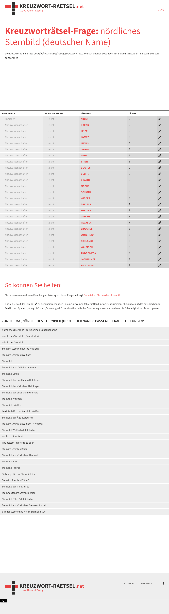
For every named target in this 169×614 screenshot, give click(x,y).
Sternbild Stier (9, 461)
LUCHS (85, 143)
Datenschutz (130, 583)
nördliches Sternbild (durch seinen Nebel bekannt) (29, 330)
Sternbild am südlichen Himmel (19, 367)
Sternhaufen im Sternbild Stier (18, 493)
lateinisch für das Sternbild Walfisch (21, 411)
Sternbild (7, 361)
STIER (84, 161)
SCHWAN (86, 192)
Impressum (146, 583)
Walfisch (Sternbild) (12, 436)
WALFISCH (87, 247)
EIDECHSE (87, 228)
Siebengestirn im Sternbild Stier (19, 474)
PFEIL (84, 155)
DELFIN (85, 174)
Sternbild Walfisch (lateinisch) (18, 430)
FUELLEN (86, 210)
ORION (85, 149)
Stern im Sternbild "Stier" (15, 480)
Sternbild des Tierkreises (15, 486)
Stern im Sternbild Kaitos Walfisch (20, 348)
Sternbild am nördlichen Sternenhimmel (24, 505)
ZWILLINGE (87, 265)
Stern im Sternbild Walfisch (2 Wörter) (22, 424)
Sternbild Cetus (10, 373)
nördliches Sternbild (13, 342)
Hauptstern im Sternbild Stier (18, 442)
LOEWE (85, 137)
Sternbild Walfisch (12, 399)
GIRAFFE (86, 216)
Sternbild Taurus (11, 467)
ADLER (84, 119)
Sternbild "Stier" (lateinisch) (17, 499)
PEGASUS (86, 222)
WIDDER (85, 198)
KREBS (85, 125)
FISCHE (85, 186)
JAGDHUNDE (88, 259)
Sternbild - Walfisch (12, 405)
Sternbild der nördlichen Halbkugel (21, 380)
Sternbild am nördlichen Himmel (20, 455)
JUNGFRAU (87, 235)
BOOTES (86, 167)
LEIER (84, 131)
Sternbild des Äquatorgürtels (18, 417)
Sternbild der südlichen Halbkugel (20, 386)
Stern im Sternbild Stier (14, 449)
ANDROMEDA (88, 253)
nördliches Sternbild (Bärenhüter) (20, 336)
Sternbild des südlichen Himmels (20, 392)
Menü (158, 10)
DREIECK (86, 204)
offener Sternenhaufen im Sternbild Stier (24, 511)
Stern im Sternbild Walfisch (16, 355)
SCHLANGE (87, 241)
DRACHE (85, 180)
